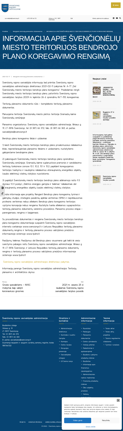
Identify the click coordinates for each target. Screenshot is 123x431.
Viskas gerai (77, 420)
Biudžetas (87, 361)
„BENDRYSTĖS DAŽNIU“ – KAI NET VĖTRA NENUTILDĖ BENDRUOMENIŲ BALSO (104, 92)
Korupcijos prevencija (35, 422)
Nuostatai (87, 328)
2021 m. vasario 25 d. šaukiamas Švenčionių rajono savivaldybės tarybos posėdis (69, 286)
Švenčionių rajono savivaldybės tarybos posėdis (109, 178)
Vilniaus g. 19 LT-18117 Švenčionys (54, 19)
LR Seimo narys (67, 361)
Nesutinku (106, 420)
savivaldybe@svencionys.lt (12, 18)
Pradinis (5, 31)
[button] (118, 400)
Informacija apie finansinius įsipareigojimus (88, 368)
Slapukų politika (90, 426)
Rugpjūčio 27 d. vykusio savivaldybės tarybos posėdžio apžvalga (109, 115)
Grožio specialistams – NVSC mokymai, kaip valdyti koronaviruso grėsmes (16, 286)
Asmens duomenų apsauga (53, 422)
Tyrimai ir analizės (112, 345)
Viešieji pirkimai (89, 345)
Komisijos (64, 341)
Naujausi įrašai (99, 78)
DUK (72, 18)
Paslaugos (86, 332)
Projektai (22, 422)
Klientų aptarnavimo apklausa (101, 18)
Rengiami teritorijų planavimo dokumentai (27, 31)
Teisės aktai (109, 328)
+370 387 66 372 (32, 18)
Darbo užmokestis (90, 341)
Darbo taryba (66, 345)
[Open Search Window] (120, 18)
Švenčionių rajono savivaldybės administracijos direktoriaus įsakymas (36, 261)
